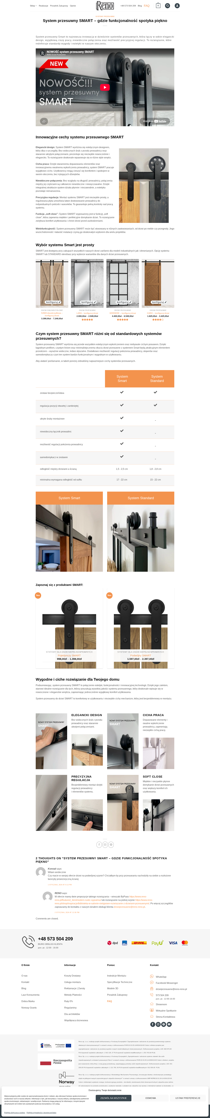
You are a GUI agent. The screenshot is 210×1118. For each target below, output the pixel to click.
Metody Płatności (73, 995)
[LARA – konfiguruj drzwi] (87, 283)
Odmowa (150, 1098)
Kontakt (25, 982)
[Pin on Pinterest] (111, 845)
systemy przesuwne (105, 16)
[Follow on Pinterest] (163, 1024)
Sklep (32, 6)
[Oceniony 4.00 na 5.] (158, 319)
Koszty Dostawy (72, 976)
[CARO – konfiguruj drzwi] (158, 283)
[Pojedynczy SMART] (69, 628)
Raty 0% (68, 1001)
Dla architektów (72, 1014)
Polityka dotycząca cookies (14, 1113)
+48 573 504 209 (128, 6)
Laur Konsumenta (30, 995)
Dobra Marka (28, 1001)
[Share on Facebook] (99, 845)
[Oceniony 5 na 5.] (87, 319)
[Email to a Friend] (105, 845)
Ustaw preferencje (187, 1098)
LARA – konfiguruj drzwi (87, 313)
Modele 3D (112, 988)
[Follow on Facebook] (152, 1024)
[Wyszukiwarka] (167, 5)
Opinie (73, 6)
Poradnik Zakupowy (59, 6)
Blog (140, 6)
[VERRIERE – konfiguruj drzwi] (122, 283)
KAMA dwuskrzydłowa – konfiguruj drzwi (52, 314)
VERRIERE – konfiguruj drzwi (122, 313)
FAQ (147, 5)
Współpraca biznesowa (76, 1020)
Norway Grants (29, 1007)
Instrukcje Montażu (116, 976)
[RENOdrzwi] (105, 5)
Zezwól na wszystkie (113, 1098)
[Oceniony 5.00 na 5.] (122, 319)
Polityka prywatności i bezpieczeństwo (41, 1113)
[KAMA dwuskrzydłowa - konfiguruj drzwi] (52, 283)
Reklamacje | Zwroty (74, 988)
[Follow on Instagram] (158, 1024)
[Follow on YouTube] (169, 1024)
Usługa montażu (72, 982)
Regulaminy (70, 1007)
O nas (24, 976)
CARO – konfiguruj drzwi (158, 313)
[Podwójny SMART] (141, 628)
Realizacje (43, 6)
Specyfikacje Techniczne (119, 982)
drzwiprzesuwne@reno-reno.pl (129, 907)
